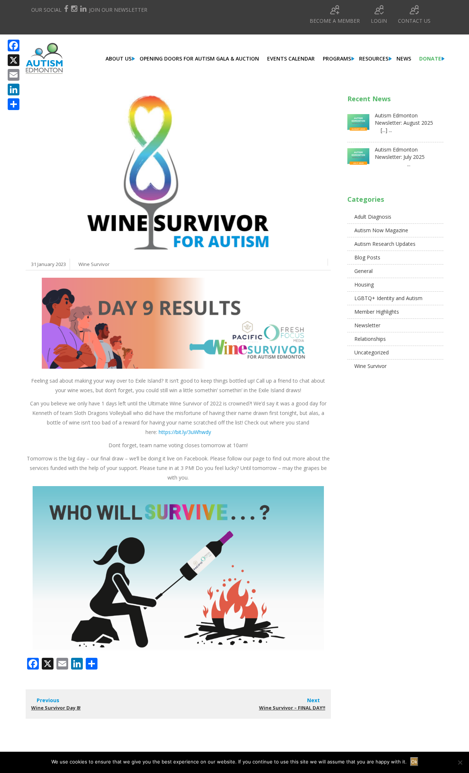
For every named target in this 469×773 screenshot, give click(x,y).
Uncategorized (371, 352)
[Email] (13, 75)
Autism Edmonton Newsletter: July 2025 (400, 153)
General (363, 270)
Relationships (370, 338)
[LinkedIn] (13, 89)
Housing (364, 284)
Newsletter (367, 325)
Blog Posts (367, 257)
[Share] (13, 104)
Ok (414, 762)
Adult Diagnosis (372, 216)
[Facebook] (13, 45)
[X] (13, 60)
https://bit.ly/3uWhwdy (185, 432)
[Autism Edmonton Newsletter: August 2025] (358, 125)
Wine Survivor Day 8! (56, 707)
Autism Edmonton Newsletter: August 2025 (404, 119)
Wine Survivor (94, 264)
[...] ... (383, 130)
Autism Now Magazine (381, 230)
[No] (460, 762)
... (392, 164)
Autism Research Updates (385, 243)
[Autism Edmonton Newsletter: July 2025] (358, 159)
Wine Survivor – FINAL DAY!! (292, 707)
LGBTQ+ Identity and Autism (388, 298)
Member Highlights (376, 311)
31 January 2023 (48, 264)
